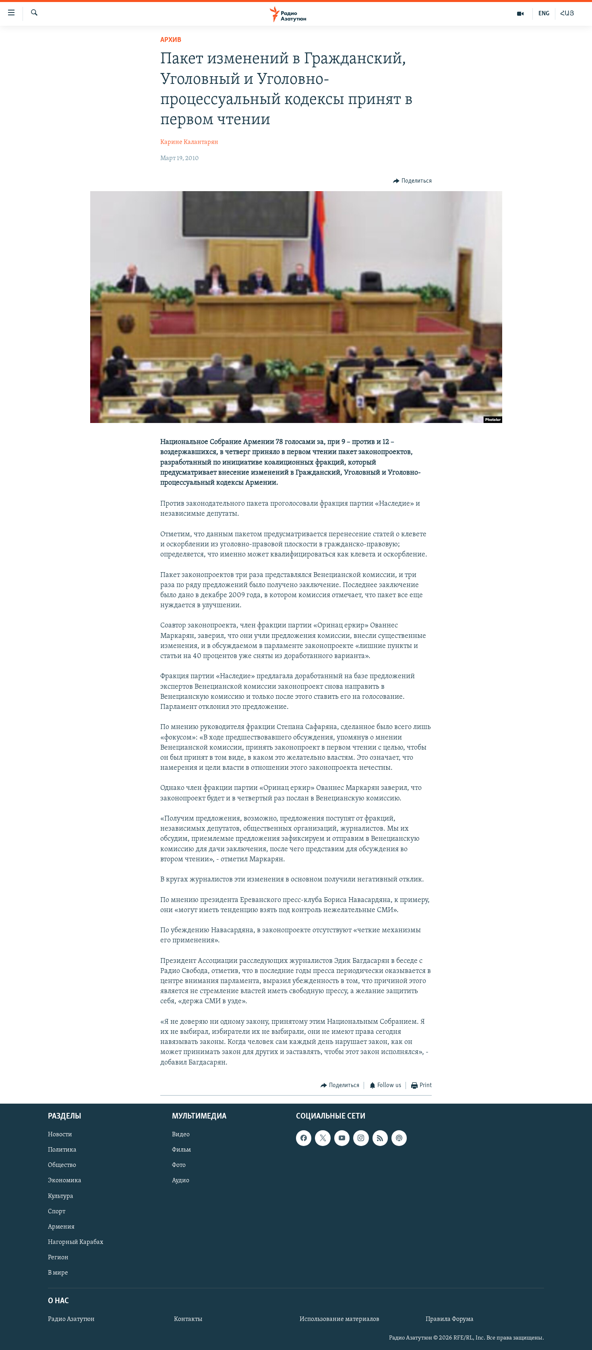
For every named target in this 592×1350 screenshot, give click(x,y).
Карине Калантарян (189, 142)
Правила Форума (450, 1319)
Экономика (64, 1181)
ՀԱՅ (567, 13)
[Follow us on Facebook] (303, 1138)
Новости (60, 1135)
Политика (62, 1150)
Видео (181, 1135)
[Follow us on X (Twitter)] (322, 1138)
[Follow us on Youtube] (342, 1138)
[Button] (412, 181)
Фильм (181, 1150)
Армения (61, 1227)
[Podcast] (399, 1138)
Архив (170, 40)
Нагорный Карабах (75, 1242)
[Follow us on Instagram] (360, 1138)
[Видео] (520, 13)
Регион (58, 1257)
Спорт (56, 1211)
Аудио (180, 1181)
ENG (543, 13)
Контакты (188, 1319)
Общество (62, 1165)
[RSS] (380, 1138)
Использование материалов (339, 1319)
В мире (58, 1273)
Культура (60, 1196)
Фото (179, 1165)
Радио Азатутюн (71, 1319)
